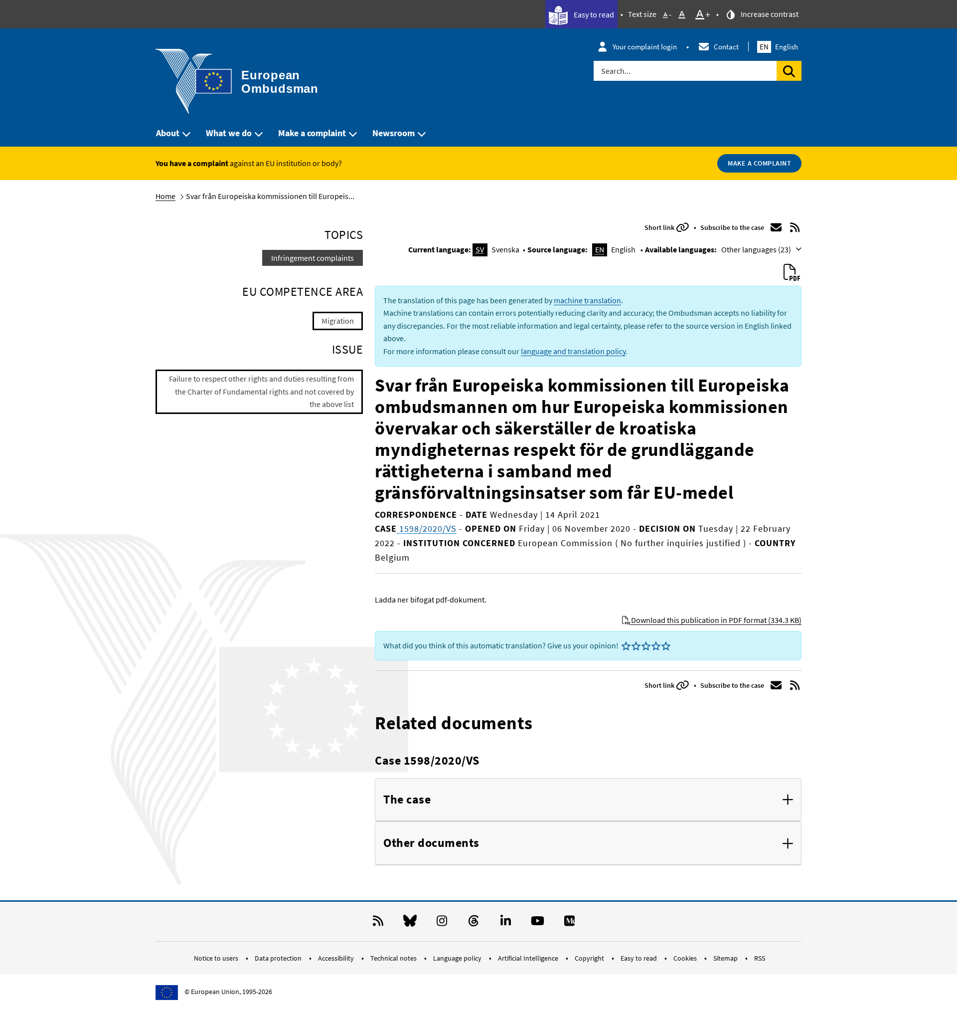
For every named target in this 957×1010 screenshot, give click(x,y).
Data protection (279, 958)
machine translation (587, 300)
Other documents (431, 843)
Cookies (685, 958)
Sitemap (726, 958)
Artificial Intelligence (529, 958)
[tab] (588, 800)
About (167, 133)
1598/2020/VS (427, 528)
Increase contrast (768, 14)
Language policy (458, 958)
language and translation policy (573, 351)
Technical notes (394, 958)
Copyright (590, 958)
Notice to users (217, 958)
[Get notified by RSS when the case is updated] (795, 227)
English (779, 46)
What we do (229, 133)
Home (165, 196)
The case (407, 800)
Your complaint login (644, 46)
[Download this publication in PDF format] (791, 273)
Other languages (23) (757, 249)
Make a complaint (312, 133)
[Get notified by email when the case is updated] (776, 227)
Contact (726, 46)
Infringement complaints (312, 258)
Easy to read (593, 14)
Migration (337, 321)
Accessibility (336, 958)
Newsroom (393, 133)
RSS (759, 958)
